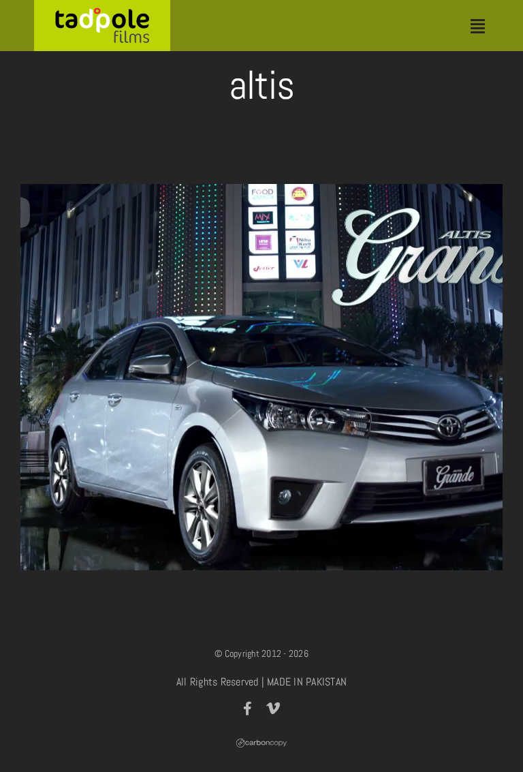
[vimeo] (273, 708)
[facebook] (247, 708)
